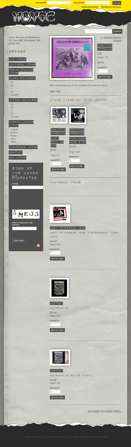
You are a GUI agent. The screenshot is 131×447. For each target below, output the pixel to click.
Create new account (90, 7)
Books (13, 136)
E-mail (15, 184)
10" (12, 85)
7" (11, 88)
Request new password (111, 7)
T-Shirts (14, 129)
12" (12, 82)
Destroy (56, 303)
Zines (13, 139)
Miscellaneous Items (21, 123)
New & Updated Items (21, 71)
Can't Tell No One (57, 142)
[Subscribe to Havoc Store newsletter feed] (38, 246)
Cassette (15, 95)
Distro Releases (23, 100)
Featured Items (22, 64)
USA (99, 53)
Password (79, 3)
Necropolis (59, 308)
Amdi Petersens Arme (67, 228)
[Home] (33, 16)
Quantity (55, 160)
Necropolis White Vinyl (71, 375)
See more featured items (104, 411)
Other (13, 142)
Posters (14, 132)
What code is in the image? (22, 224)
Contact (15, 152)
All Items (17, 59)
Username (40, 3)
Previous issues (20, 246)
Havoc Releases (22, 78)
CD (12, 92)
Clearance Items (23, 147)
